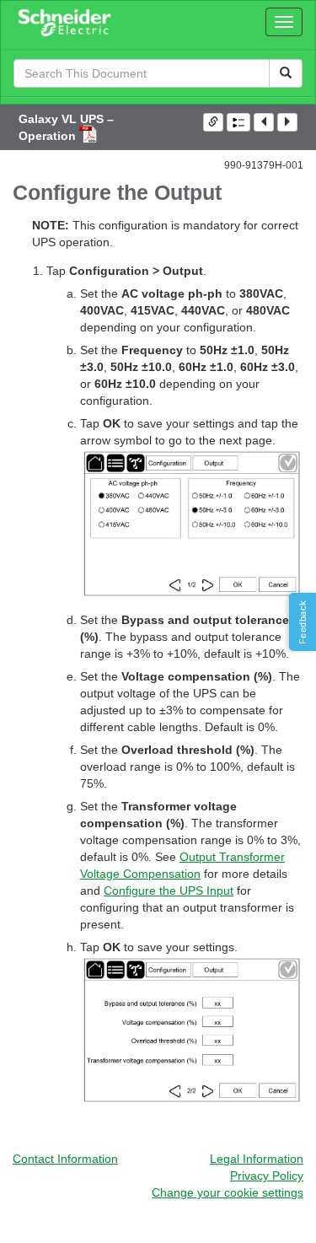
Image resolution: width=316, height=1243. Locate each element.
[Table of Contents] (238, 122)
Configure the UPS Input (168, 890)
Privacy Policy (266, 1175)
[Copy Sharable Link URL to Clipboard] (213, 122)
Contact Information (65, 1158)
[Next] (287, 122)
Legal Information (256, 1158)
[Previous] (264, 122)
